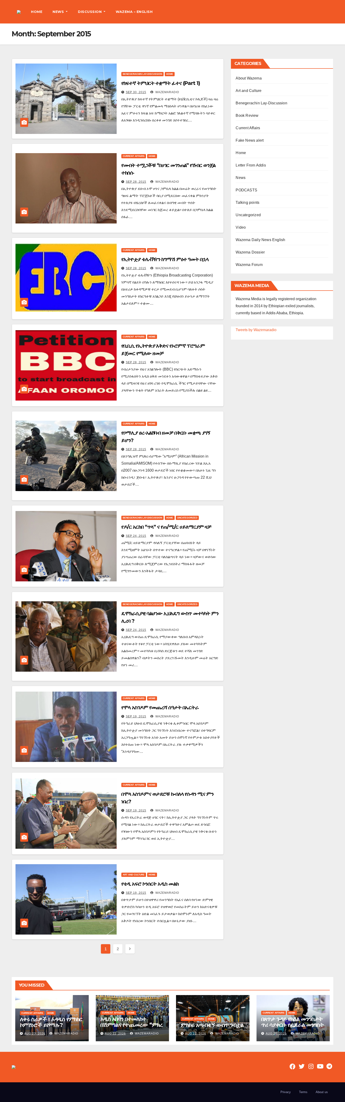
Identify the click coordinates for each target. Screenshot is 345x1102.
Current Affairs (134, 156)
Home (169, 74)
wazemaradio (166, 92)
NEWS (59, 12)
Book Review (247, 115)
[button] (329, 12)
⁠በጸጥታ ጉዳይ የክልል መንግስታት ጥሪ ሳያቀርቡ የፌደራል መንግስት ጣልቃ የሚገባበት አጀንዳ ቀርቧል (292, 1024)
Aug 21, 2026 (195, 1033)
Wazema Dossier (250, 252)
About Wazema (248, 78)
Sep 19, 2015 (136, 716)
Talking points (247, 202)
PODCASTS (246, 190)
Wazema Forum (249, 265)
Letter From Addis (251, 165)
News (240, 178)
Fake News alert (250, 140)
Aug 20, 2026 (276, 1033)
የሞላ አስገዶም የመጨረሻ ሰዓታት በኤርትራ (160, 707)
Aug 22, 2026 (115, 1033)
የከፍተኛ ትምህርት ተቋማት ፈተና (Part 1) (160, 83)
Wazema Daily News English (260, 240)
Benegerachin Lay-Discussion (142, 74)
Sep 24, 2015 (136, 536)
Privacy (285, 1092)
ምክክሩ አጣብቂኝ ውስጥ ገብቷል (212, 1025)
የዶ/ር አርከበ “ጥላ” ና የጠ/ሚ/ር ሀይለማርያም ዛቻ (166, 527)
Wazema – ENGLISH (134, 12)
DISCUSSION (90, 12)
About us (322, 1092)
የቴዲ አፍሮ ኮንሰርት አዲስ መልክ (150, 884)
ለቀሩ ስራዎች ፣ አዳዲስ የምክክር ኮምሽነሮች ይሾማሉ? (51, 1022)
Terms (303, 1092)
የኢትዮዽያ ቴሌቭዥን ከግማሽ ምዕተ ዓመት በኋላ (165, 259)
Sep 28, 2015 (136, 181)
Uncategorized (187, 517)
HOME (36, 12)
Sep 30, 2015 (136, 92)
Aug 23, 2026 (34, 1033)
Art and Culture (134, 874)
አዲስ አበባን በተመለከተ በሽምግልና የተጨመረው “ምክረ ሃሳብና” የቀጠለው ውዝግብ (131, 1024)
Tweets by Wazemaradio (256, 330)
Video (241, 227)
